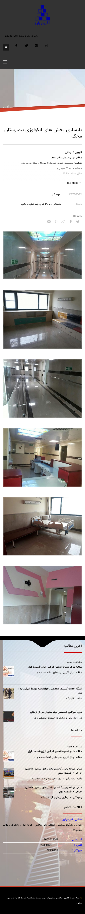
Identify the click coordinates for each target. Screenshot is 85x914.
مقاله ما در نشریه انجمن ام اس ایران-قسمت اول (55, 667)
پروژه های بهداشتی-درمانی (36, 204)
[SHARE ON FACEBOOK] (70, 222)
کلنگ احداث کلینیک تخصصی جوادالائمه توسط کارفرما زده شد (50, 691)
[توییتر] (26, 47)
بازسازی (57, 204)
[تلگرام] (46, 47)
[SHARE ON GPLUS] (63, 222)
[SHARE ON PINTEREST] (56, 222)
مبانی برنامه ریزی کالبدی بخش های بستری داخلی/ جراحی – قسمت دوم (53, 789)
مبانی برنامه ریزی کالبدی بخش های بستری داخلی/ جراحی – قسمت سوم (53, 771)
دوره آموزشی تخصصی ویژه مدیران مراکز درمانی (56, 712)
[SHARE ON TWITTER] (78, 222)
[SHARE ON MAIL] (49, 222)
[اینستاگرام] (36, 47)
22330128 (11, 36)
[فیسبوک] (16, 47)
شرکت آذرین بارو (18, 897)
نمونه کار (56, 194)
